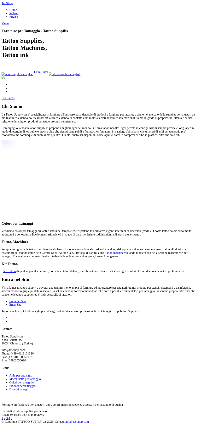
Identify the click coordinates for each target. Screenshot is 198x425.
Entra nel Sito (17, 301)
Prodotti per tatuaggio (22, 386)
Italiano (13, 13)
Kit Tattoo (9, 271)
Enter (45, 72)
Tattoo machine (114, 252)
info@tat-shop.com (77, 421)
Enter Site (15, 304)
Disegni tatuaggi (19, 389)
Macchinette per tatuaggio (25, 379)
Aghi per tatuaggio (20, 375)
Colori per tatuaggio (21, 382)
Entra (37, 72)
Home (13, 9)
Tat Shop (7, 3)
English (14, 16)
